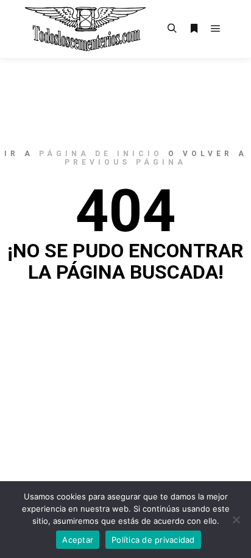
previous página (125, 162)
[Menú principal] (216, 29)
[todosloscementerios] (85, 29)
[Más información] (194, 29)
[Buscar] (172, 29)
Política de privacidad (153, 540)
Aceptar (77, 540)
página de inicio (101, 153)
